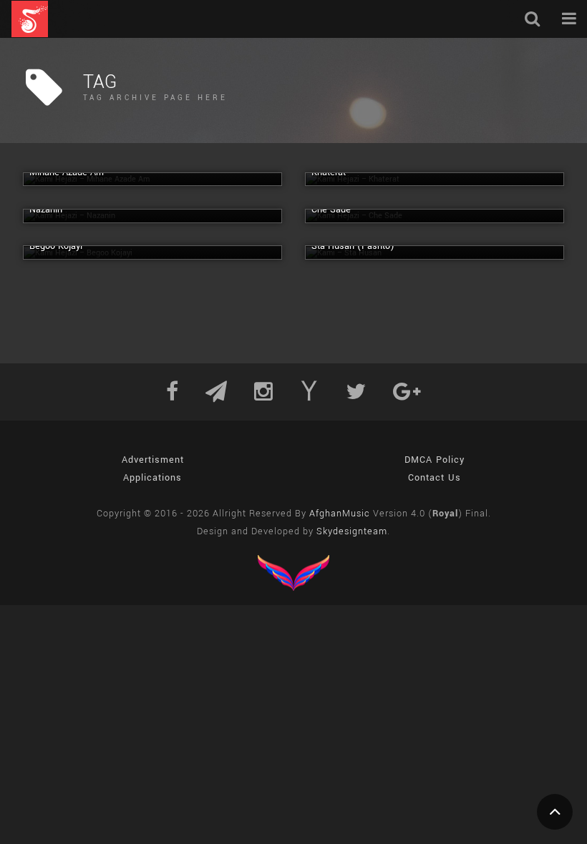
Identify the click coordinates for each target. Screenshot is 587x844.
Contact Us (434, 477)
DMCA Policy (434, 459)
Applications (152, 477)
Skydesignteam (351, 531)
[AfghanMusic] (29, 19)
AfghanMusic (339, 513)
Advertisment (153, 459)
